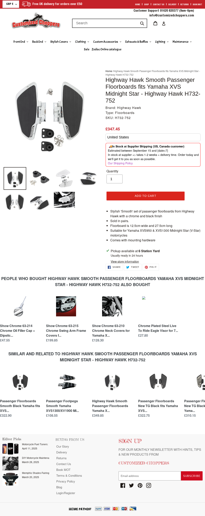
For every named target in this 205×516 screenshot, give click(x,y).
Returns (184, 5)
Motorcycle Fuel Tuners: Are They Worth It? (45, 444)
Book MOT (197, 5)
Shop (146, 5)
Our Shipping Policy (120, 163)
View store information (125, 261)
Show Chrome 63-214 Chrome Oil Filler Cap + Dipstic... (17, 330)
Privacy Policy (65, 481)
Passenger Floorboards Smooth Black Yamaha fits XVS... (20, 406)
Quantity (112, 171)
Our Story (62, 446)
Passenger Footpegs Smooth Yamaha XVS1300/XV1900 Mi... (62, 406)
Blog (59, 487)
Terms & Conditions (69, 475)
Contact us (158, 5)
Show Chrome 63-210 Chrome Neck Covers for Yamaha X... (111, 330)
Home (137, 5)
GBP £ (9, 4)
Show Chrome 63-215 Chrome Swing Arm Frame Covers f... (66, 330)
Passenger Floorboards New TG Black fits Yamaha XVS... (158, 406)
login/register (65, 493)
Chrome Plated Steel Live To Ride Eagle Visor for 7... (158, 328)
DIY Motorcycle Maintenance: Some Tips (44, 458)
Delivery (172, 5)
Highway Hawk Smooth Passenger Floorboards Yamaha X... (110, 406)
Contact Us (63, 464)
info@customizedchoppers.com (171, 15)
